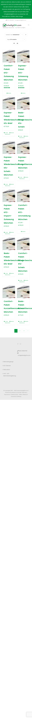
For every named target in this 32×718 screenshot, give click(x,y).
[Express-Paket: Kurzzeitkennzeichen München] (23, 148)
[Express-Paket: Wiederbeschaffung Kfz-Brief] (9, 103)
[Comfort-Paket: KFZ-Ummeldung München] (23, 196)
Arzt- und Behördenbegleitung (8, 375)
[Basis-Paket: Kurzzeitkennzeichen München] (23, 292)
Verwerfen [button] (26, 16)
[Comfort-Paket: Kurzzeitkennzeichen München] (9, 292)
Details (9, 93)
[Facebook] (18, 344)
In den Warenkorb (7, 133)
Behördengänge (8, 361)
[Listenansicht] (17, 43)
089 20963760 (22, 351)
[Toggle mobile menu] (29, 25)
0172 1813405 (10, 20)
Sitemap (24, 392)
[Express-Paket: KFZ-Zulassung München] (23, 56)
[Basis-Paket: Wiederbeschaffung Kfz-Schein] (23, 103)
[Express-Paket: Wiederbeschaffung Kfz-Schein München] (9, 148)
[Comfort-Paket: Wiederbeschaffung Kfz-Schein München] (23, 244)
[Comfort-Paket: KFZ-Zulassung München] (9, 56)
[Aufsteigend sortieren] (25, 34)
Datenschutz (14, 394)
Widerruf (25, 394)
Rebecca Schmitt (16, 392)
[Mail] (20, 344)
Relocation (6, 369)
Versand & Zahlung (16, 396)
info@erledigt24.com (20, 20)
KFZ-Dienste (7, 365)
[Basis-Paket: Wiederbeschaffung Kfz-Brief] (9, 244)
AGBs (20, 394)
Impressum (7, 394)
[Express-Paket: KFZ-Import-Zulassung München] (9, 196)
